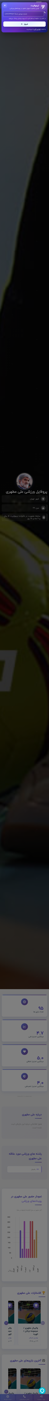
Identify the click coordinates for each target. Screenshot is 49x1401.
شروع (26, 24)
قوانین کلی (37, 29)
